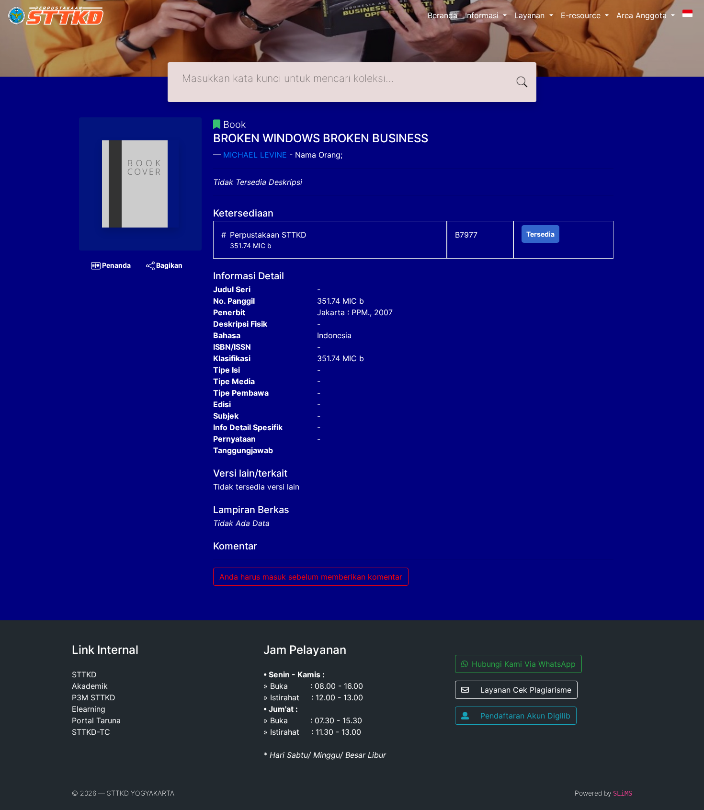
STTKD (84, 674)
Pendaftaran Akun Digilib (525, 715)
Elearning (88, 709)
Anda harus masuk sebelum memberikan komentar (310, 577)
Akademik (90, 686)
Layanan (530, 15)
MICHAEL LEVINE (255, 155)
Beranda (442, 15)
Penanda (116, 265)
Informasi (483, 15)
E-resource (582, 15)
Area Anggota (642, 15)
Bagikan (168, 265)
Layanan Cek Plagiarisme (525, 690)
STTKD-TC (91, 732)
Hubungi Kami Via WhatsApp (524, 664)
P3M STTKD (93, 697)
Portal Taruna (96, 720)
